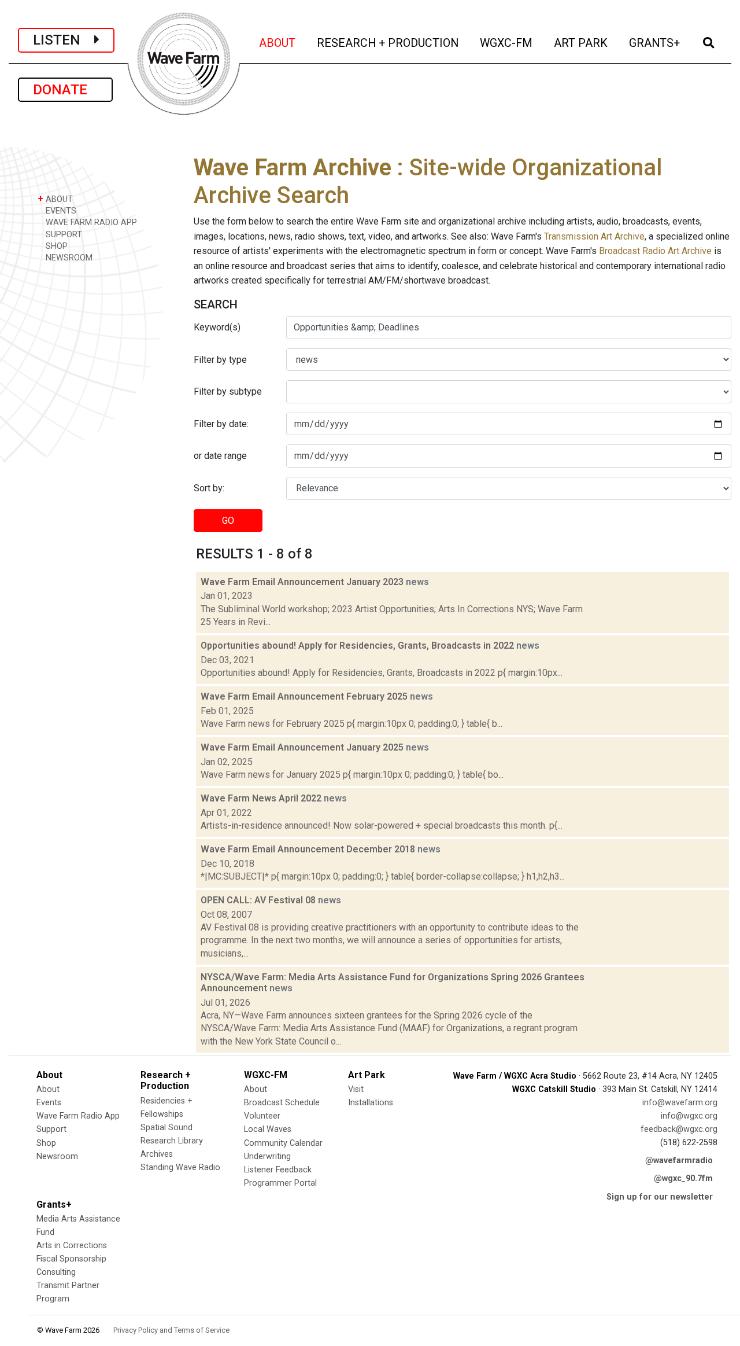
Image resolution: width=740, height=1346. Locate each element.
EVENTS (59, 211)
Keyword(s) (217, 327)
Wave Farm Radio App (78, 1116)
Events (48, 1103)
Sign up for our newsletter (659, 1197)
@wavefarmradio (679, 1160)
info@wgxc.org (689, 1116)
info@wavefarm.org (679, 1103)
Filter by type (220, 359)
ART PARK (581, 43)
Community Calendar (283, 1143)
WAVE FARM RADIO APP (90, 222)
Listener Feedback (278, 1170)
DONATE (65, 90)
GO (228, 520)
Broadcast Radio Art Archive (655, 250)
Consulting (56, 1272)
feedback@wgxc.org (679, 1129)
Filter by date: (221, 423)
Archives (156, 1154)
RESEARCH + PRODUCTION (388, 43)
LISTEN (63, 40)
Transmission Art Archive (594, 236)
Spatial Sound (166, 1127)
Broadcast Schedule (282, 1103)
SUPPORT (62, 235)
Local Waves (267, 1129)
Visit (356, 1089)
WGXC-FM (507, 43)
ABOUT (278, 43)
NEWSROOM (67, 258)
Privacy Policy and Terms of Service (171, 1330)
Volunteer (262, 1116)
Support (51, 1129)
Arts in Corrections (71, 1246)
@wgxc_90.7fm (683, 1178)
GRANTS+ (655, 43)
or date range (220, 455)
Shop (46, 1143)
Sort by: (209, 488)
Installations (370, 1103)
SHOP (55, 246)
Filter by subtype (228, 391)
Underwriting (267, 1156)
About (48, 1089)
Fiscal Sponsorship (71, 1259)
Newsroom (57, 1156)
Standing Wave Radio (180, 1167)
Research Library (171, 1141)
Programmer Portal (280, 1183)
